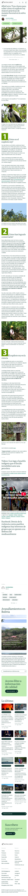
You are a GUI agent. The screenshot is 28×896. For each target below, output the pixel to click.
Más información (11, 691)
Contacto (17, 853)
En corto (3, 859)
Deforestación (6, 599)
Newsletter (9, 833)
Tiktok (16, 881)
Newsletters (18, 859)
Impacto (17, 857)
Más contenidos (5, 863)
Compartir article (17, 23)
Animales (5, 594)
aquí (15, 448)
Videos (3, 850)
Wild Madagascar (5, 871)
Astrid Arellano (9, 18)
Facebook (17, 879)
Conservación (12, 597)
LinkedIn (17, 871)
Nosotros (17, 850)
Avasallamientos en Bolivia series (11, 671)
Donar (16, 855)
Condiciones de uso (19, 864)
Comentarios (6, 23)
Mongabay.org (5, 875)
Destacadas (4, 861)
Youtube (17, 875)
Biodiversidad (18, 594)
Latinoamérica (14, 19)
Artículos (3, 855)
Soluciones (14, 599)
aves (11, 594)
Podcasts (3, 853)
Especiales (4, 857)
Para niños (4, 873)
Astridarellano (9, 587)
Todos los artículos (7, 813)
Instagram (17, 873)
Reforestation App (6, 877)
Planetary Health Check (7, 879)
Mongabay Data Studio (7, 885)
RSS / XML (17, 883)
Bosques (5, 597)
